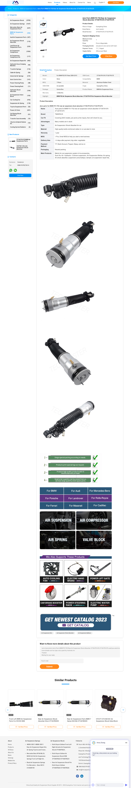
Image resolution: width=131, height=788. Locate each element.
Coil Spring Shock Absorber (20, 114)
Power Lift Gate (20, 110)
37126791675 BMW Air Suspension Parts (23, 140)
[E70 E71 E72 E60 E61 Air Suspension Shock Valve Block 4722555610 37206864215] (108, 703)
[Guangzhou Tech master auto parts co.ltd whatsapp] (10, 170)
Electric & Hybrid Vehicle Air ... (20, 122)
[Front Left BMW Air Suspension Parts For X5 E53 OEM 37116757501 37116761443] (21, 703)
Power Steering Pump (20, 83)
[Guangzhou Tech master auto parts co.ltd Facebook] (77, 776)
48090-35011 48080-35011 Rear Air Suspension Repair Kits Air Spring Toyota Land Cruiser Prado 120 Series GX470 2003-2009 (37, 747)
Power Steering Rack (20, 86)
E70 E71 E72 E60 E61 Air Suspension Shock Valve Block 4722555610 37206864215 (107, 721)
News (9, 755)
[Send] (126, 785)
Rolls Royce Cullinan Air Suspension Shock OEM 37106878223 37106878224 (60, 756)
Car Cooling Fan (20, 100)
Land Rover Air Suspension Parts (20, 46)
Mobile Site (11, 760)
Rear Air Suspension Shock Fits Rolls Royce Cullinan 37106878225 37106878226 (62, 765)
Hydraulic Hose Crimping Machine (20, 64)
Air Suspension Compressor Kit (20, 56)
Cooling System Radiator (20, 127)
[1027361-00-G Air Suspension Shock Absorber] (12, 148)
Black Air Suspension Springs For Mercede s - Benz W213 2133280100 (36, 765)
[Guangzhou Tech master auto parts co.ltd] (15, 3)
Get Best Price (91, 56)
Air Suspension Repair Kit (20, 60)
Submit (49, 666)
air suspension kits (46, 633)
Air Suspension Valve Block (20, 95)
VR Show (10, 750)
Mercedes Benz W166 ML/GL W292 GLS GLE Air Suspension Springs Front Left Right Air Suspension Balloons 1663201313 (36, 756)
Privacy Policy (12, 763)
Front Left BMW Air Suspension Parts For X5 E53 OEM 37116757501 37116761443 (20, 721)
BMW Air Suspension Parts (20, 33)
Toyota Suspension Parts (20, 106)
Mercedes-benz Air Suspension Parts (20, 28)
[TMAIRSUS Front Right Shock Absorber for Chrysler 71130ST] (64, 33)
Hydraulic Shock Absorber (20, 90)
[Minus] (126, 743)
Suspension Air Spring (20, 103)
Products (11, 747)
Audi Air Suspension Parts (20, 37)
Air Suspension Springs (20, 24)
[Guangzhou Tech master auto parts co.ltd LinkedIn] (81, 776)
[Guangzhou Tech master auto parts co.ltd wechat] (15, 170)
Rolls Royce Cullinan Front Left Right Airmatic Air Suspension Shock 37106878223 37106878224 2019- (62, 747)
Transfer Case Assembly (20, 118)
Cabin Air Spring (20, 72)
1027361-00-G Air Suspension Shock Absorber (22, 147)
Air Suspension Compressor (20, 51)
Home (10, 744)
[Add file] (93, 785)
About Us (11, 752)
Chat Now (116, 2)
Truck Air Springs (20, 69)
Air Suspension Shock (20, 20)
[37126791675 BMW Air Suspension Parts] (12, 141)
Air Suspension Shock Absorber (20, 41)
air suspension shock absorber (65, 633)
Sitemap (10, 758)
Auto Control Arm (20, 79)
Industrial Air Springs (20, 76)
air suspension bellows (84, 633)
